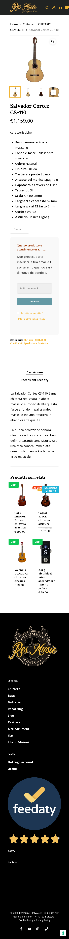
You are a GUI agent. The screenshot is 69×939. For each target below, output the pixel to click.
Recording (15, 709)
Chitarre (28, 24)
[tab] (34, 372)
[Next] (53, 92)
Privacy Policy (43, 920)
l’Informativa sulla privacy (31, 319)
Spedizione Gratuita (36, 343)
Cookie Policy (26, 920)
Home (14, 24)
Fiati (11, 736)
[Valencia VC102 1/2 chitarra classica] (21, 552)
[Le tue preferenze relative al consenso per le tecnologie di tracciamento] (63, 933)
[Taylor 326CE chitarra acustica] (45, 495)
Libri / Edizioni (18, 742)
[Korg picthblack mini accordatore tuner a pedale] (45, 552)
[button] (53, 42)
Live (11, 716)
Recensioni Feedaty (34, 380)
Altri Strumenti (19, 729)
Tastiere (14, 722)
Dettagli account (20, 762)
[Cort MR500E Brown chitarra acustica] (21, 495)
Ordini (12, 769)
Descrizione (34, 372)
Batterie (14, 702)
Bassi (12, 696)
